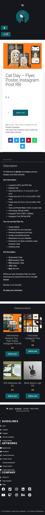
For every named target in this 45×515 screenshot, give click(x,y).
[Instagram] (16, 489)
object (27, 130)
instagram (21, 130)
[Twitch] (10, 495)
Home (11, 408)
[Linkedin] (23, 489)
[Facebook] (3, 489)
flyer (15, 130)
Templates (16, 127)
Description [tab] (7, 159)
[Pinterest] (29, 495)
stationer (18, 132)
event (11, 130)
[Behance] (23, 495)
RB (36, 130)
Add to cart (20, 113)
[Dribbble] (16, 495)
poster (32, 130)
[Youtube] (3, 495)
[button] (22, 5)
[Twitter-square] (10, 489)
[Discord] (29, 489)
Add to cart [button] (12, 354)
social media (9, 132)
